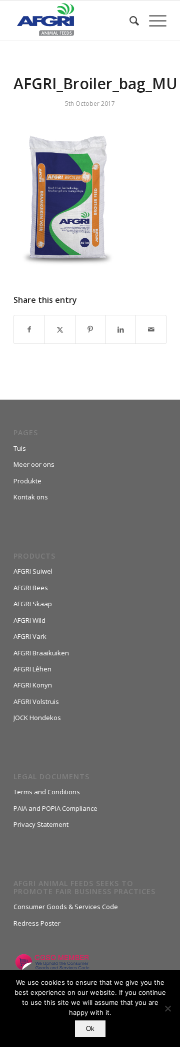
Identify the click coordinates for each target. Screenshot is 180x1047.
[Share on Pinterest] (91, 329)
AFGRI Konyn (33, 684)
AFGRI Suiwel (33, 571)
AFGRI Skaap (33, 603)
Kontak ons (31, 496)
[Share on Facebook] (29, 329)
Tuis (20, 448)
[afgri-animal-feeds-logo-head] (75, 21)
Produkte (28, 480)
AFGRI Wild (30, 620)
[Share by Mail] (151, 329)
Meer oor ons (34, 464)
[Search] (129, 21)
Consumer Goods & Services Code (66, 906)
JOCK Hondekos (37, 717)
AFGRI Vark (30, 636)
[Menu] (152, 21)
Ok (90, 1028)
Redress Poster (37, 923)
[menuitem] (129, 21)
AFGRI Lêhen (33, 668)
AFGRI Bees (31, 587)
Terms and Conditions (47, 791)
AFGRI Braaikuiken (41, 652)
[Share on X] (60, 329)
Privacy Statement (41, 824)
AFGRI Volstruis (36, 701)
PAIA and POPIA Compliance (56, 808)
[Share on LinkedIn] (121, 329)
